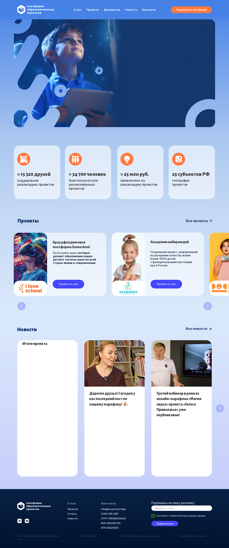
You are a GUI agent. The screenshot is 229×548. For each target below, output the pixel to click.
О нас (72, 503)
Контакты (149, 9)
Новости (131, 9)
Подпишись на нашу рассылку (172, 503)
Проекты (93, 9)
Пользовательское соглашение (192, 536)
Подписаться (164, 523)
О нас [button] (77, 9)
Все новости (196, 329)
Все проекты (197, 221)
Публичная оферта (88, 536)
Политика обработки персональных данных (139, 536)
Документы (112, 9)
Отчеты (72, 513)
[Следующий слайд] (220, 408)
